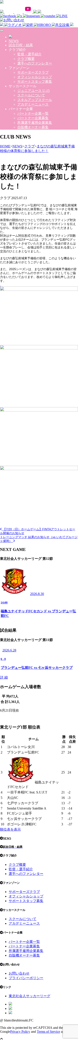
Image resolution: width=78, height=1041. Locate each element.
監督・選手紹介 (29, 54)
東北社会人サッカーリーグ (29, 996)
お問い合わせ (19, 973)
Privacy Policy (20, 1031)
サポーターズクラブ (33, 72)
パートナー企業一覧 (33, 113)
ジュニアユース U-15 (33, 91)
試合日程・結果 (21, 45)
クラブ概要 (26, 59)
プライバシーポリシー (26, 978)
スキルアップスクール (34, 100)
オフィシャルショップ (34, 77)
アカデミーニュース (33, 104)
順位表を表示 (10, 829)
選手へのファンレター (34, 63)
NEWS (14, 41)
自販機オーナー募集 (33, 127)
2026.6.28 (9, 650)
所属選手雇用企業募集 (34, 122)
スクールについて (31, 95)
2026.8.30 (37, 594)
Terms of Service (48, 1031)
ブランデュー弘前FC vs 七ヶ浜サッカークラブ (37, 667)
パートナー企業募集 (33, 118)
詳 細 (4, 677)
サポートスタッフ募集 (34, 81)
